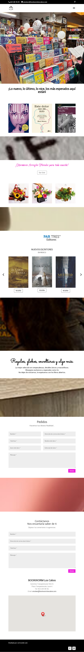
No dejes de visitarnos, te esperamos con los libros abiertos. (42, 372)
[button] (3, 274)
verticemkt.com (22, 643)
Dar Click (42, 172)
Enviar (72, 471)
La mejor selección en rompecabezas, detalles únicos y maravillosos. (42, 367)
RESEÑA (20, 290)
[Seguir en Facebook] (70, 648)
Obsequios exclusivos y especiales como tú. (42, 370)
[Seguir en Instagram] (74, 648)
